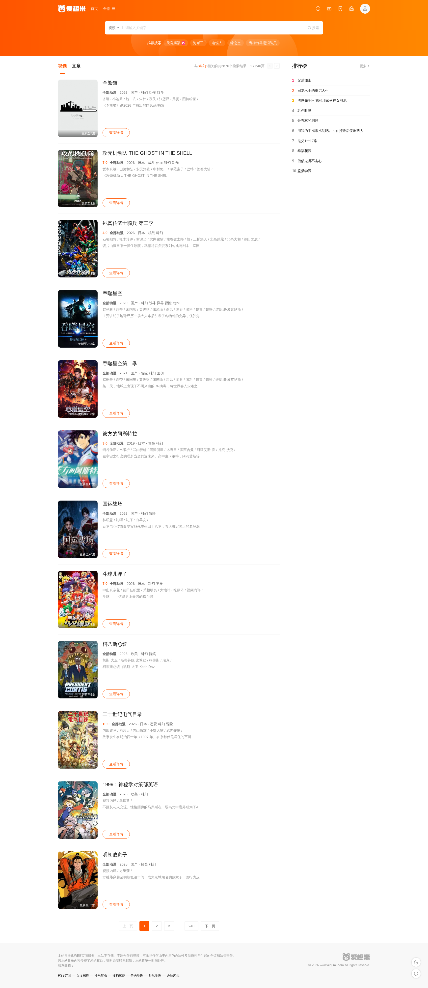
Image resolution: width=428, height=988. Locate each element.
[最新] (340, 9)
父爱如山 (301, 80)
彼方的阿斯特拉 (120, 433)
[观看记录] (318, 9)
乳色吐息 (301, 111)
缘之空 (235, 43)
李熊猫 (110, 83)
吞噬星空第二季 (120, 363)
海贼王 (198, 43)
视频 (62, 65)
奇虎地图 (137, 975)
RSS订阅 (64, 975)
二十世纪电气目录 (122, 714)
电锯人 (217, 43)
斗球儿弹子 (115, 574)
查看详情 (116, 133)
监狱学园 (301, 171)
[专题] (329, 9)
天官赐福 (175, 43)
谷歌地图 (155, 975)
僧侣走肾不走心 (307, 161)
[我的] (365, 9)
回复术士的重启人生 (310, 91)
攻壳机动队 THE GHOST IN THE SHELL (147, 153)
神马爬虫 (100, 975)
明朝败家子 (115, 854)
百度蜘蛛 (82, 975)
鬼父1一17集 (304, 141)
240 (191, 926)
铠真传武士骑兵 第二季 (128, 223)
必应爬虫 (173, 975)
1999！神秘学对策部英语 (130, 784)
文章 (76, 65)
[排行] (351, 9)
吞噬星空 (112, 293)
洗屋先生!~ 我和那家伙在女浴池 (319, 100)
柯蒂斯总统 (115, 644)
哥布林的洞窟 (305, 121)
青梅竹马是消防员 (263, 43)
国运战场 (112, 504)
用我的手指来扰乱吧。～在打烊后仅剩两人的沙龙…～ (331, 131)
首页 (94, 8)
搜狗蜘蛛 (118, 975)
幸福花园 (301, 151)
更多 (363, 66)
